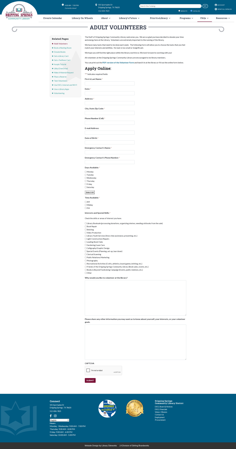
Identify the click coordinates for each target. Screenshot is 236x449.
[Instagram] (55, 416)
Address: (89, 98)
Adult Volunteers (61, 44)
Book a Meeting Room (62, 48)
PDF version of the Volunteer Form (118, 62)
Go (205, 6)
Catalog (196, 11)
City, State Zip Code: (95, 108)
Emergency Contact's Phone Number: (102, 157)
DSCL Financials (161, 409)
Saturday (90, 187)
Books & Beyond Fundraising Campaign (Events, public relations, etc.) (115, 270)
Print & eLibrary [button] (159, 18)
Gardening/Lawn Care (96, 245)
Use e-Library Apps (61, 89)
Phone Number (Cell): (95, 118)
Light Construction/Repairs (98, 239)
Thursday (91, 181)
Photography (92, 260)
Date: (88, 89)
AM (88, 202)
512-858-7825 (55, 411)
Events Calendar (52, 18)
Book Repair (92, 226)
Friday (89, 184)
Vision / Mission (161, 412)
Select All (90, 192)
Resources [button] (221, 18)
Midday (90, 205)
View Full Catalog (224, 9)
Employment (160, 417)
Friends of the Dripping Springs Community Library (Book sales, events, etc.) (117, 267)
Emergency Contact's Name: (98, 148)
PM (88, 208)
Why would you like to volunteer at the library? (106, 278)
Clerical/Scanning (94, 254)
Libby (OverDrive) (61, 68)
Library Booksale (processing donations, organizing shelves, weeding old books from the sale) (125, 223)
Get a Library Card (61, 56)
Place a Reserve (60, 77)
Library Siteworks (109, 446)
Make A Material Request (64, 73)
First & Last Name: (94, 79)
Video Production (94, 233)
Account (221, 5)
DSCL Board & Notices (164, 407)
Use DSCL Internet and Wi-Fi (65, 85)
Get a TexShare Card (62, 60)
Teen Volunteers (60, 81)
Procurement (160, 420)
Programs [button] (185, 18)
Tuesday (90, 175)
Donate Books (60, 52)
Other (89, 273)
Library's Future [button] (128, 18)
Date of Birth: (91, 138)
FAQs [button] (203, 18)
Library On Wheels (82, 18)
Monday (90, 172)
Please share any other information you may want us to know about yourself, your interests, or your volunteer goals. (135, 320)
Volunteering (59, 93)
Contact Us (159, 415)
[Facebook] (51, 416)
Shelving (90, 229)
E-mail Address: (92, 128)
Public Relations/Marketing (98, 257)
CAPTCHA (89, 363)
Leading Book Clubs (95, 242)
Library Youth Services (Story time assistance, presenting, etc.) (112, 236)
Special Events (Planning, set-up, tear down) (104, 251)
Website (184, 11)
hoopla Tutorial (60, 64)
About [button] (104, 18)
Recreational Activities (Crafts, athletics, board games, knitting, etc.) (114, 264)
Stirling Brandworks (140, 446)
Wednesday (91, 178)
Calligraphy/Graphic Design (98, 248)
